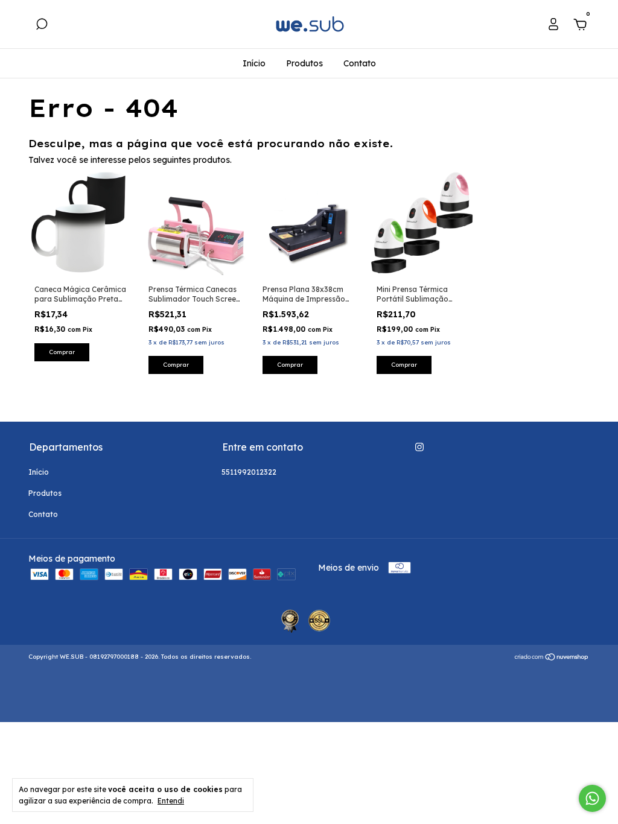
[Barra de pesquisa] (41, 25)
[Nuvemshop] (552, 658)
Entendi (171, 800)
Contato (359, 63)
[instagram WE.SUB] (419, 447)
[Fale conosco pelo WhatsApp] (592, 798)
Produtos (304, 63)
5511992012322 (248, 472)
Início (254, 63)
